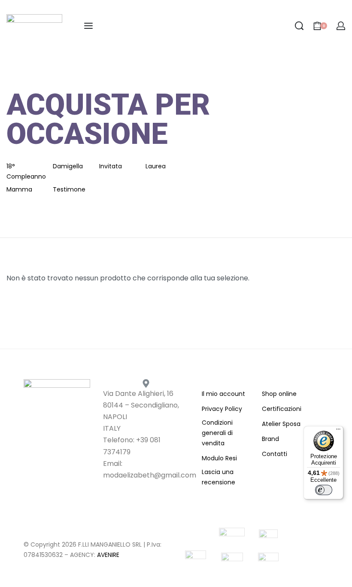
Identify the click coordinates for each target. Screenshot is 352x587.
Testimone (69, 189)
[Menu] (338, 431)
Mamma (19, 189)
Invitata (110, 166)
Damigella (68, 166)
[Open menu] (88, 25)
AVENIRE (108, 555)
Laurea (156, 166)
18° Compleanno (26, 171)
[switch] (323, 490)
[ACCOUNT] (341, 25)
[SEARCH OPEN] (299, 25)
